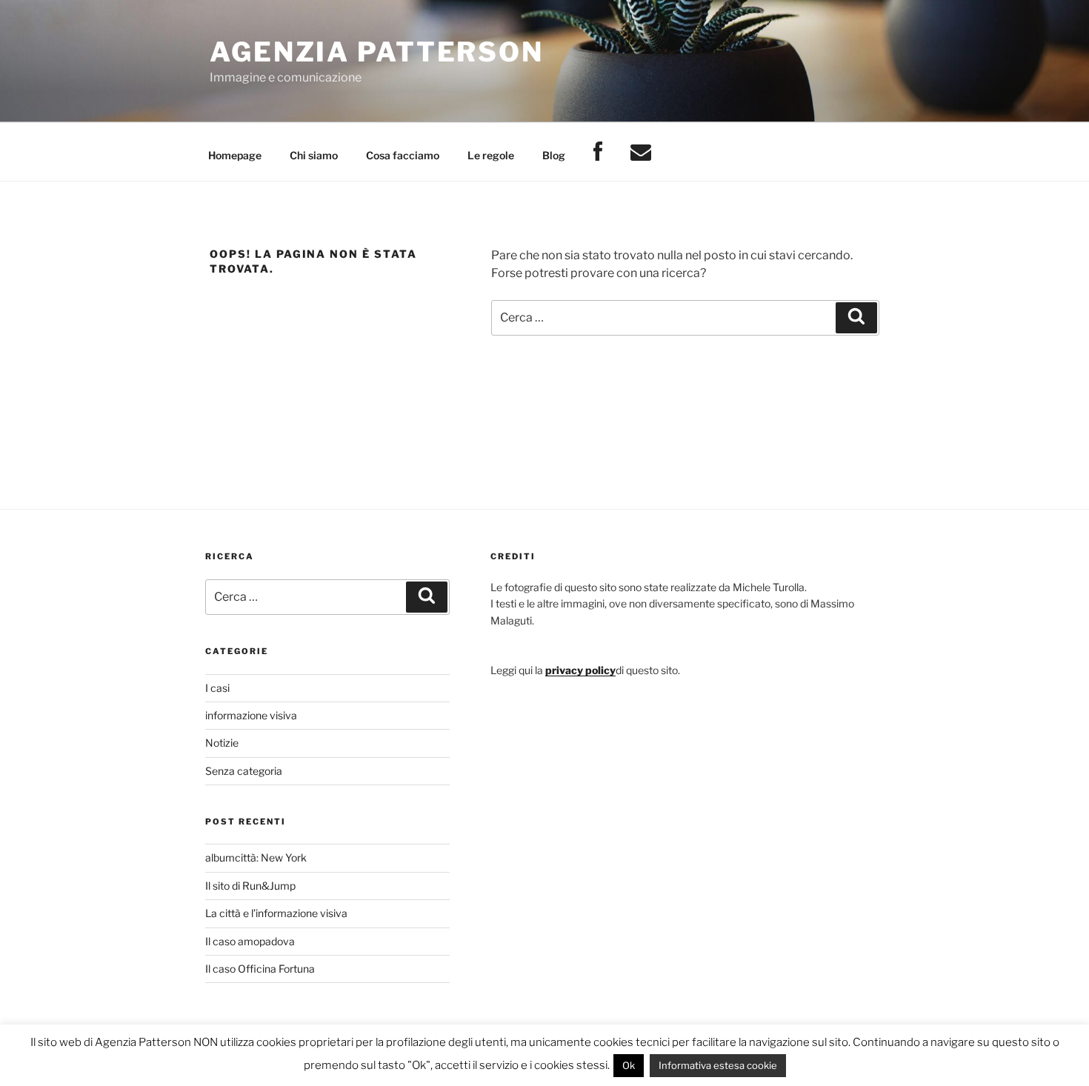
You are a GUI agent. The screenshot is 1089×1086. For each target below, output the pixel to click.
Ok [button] (628, 1065)
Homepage (235, 155)
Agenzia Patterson (377, 52)
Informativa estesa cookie (718, 1065)
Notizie (222, 742)
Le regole (490, 155)
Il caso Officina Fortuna (260, 968)
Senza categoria (243, 770)
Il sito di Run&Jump (250, 885)
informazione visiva (251, 715)
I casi (217, 688)
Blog (553, 155)
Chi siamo (314, 155)
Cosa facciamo (402, 155)
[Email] (640, 152)
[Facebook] (597, 152)
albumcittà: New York (256, 857)
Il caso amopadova (250, 941)
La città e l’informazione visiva (276, 913)
